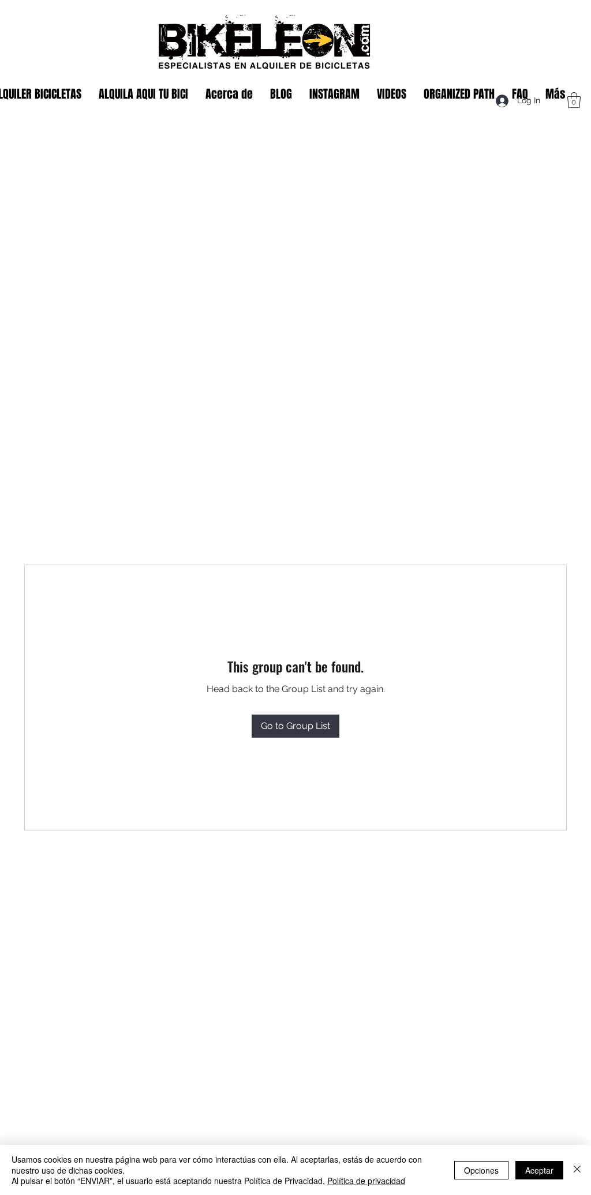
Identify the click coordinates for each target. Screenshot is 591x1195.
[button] (574, 100)
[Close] (577, 1170)
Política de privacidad (366, 1180)
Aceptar (539, 1170)
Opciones (481, 1170)
